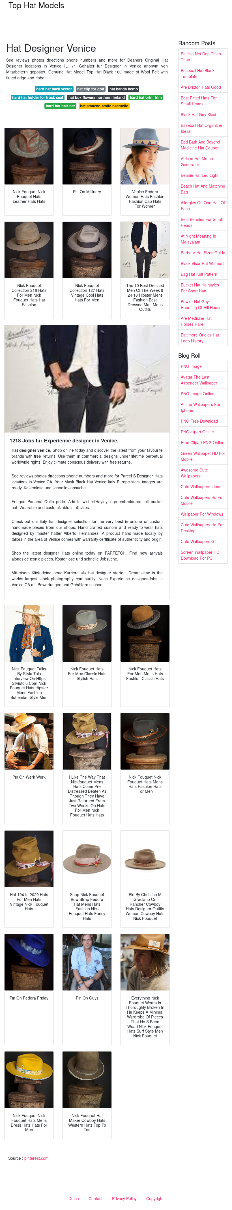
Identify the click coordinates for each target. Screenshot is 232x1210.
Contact (95, 1198)
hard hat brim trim (146, 97)
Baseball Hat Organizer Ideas (201, 128)
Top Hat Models (36, 4)
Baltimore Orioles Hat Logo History (200, 338)
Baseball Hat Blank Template (197, 73)
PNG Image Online (197, 393)
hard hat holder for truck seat (37, 97)
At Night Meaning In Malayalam (198, 239)
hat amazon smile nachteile (104, 105)
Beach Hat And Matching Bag (203, 189)
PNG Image (191, 366)
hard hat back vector (54, 89)
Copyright (155, 1198)
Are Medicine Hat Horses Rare (196, 321)
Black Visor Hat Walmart (202, 263)
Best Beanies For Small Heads (202, 222)
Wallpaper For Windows (202, 514)
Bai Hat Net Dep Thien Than (201, 56)
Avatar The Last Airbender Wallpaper (199, 380)
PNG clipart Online (197, 432)
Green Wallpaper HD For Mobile (203, 456)
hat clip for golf (90, 89)
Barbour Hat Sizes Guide (203, 252)
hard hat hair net (60, 105)
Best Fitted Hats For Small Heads (199, 101)
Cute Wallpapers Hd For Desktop (202, 527)
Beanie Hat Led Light (199, 175)
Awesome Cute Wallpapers (194, 473)
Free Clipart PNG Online (202, 442)
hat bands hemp (123, 89)
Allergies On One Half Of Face (203, 205)
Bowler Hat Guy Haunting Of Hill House (201, 304)
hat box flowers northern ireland (96, 97)
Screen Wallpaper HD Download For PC (200, 555)
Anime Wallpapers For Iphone (200, 407)
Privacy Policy (124, 1198)
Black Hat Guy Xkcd (198, 114)
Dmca (73, 1198)
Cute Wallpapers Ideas (201, 486)
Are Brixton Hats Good (201, 87)
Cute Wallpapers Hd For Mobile (202, 500)
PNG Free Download (199, 421)
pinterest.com (36, 1158)
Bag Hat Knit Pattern (199, 274)
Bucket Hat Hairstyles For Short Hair (200, 288)
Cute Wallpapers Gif (198, 541)
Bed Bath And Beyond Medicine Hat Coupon (200, 145)
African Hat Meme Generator (197, 161)
